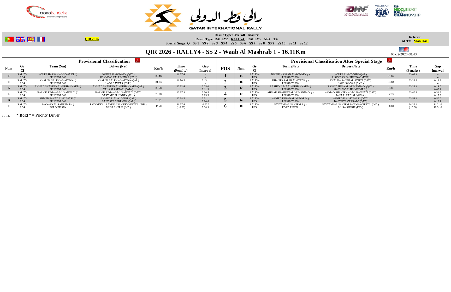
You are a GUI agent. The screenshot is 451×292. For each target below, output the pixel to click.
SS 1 (196, 43)
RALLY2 (222, 39)
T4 (276, 39)
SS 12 (304, 43)
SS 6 (243, 43)
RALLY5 (254, 39)
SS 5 (234, 43)
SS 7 (252, 43)
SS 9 (271, 43)
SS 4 (224, 43)
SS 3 (215, 43)
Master (253, 35)
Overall (240, 35)
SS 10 (281, 43)
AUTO (406, 41)
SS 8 (262, 43)
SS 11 (293, 43)
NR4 (267, 39)
